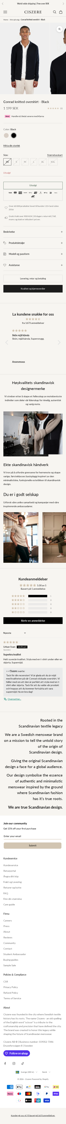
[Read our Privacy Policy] (56, 607)
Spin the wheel (33, 614)
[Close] (60, 506)
